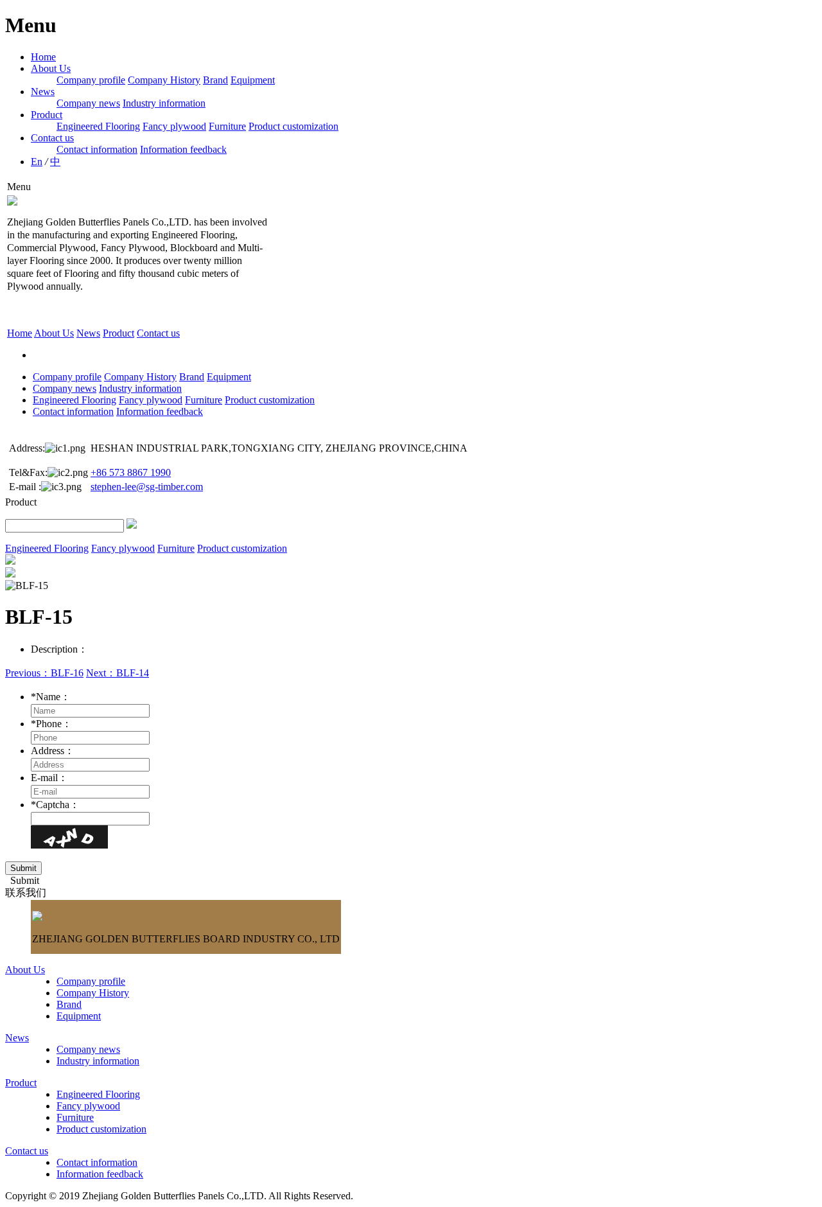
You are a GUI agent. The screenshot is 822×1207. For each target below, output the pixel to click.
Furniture (227, 126)
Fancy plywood (174, 126)
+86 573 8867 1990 (131, 472)
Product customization (293, 126)
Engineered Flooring (98, 126)
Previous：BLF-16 (44, 672)
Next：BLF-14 (117, 672)
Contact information (97, 149)
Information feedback (183, 149)
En (36, 161)
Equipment (253, 80)
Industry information (164, 103)
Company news (88, 103)
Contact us (52, 137)
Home (43, 56)
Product (46, 114)
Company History (164, 80)
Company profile (91, 80)
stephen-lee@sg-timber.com (147, 486)
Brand (215, 80)
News (43, 91)
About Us (51, 68)
